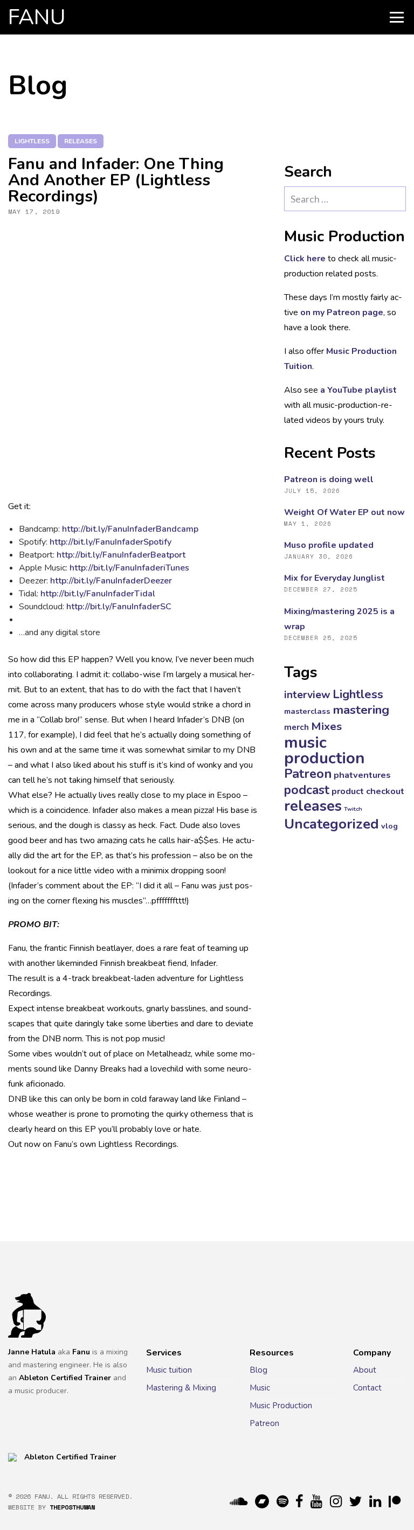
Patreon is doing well (329, 479)
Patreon (308, 773)
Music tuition (169, 1370)
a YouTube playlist (358, 390)
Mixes (326, 726)
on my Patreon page (341, 312)
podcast (306, 790)
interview (307, 694)
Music (260, 1387)
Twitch (353, 809)
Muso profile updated (329, 545)
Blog (258, 1370)
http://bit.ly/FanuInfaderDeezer (111, 581)
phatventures (362, 775)
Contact (367, 1387)
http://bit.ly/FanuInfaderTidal (97, 594)
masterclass (307, 711)
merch (296, 727)
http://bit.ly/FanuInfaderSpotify (110, 542)
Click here (305, 259)
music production (324, 750)
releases (80, 141)
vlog (389, 825)
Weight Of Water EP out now (344, 512)
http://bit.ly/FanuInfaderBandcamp (130, 529)
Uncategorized (331, 824)
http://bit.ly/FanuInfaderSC (118, 607)
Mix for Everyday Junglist (334, 578)
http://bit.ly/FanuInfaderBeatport (121, 555)
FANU (37, 17)
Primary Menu (397, 17)
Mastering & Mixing (181, 1387)
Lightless (32, 141)
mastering (361, 709)
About (364, 1370)
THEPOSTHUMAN (72, 1507)
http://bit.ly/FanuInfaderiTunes (129, 568)
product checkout (368, 791)
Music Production (281, 1405)
